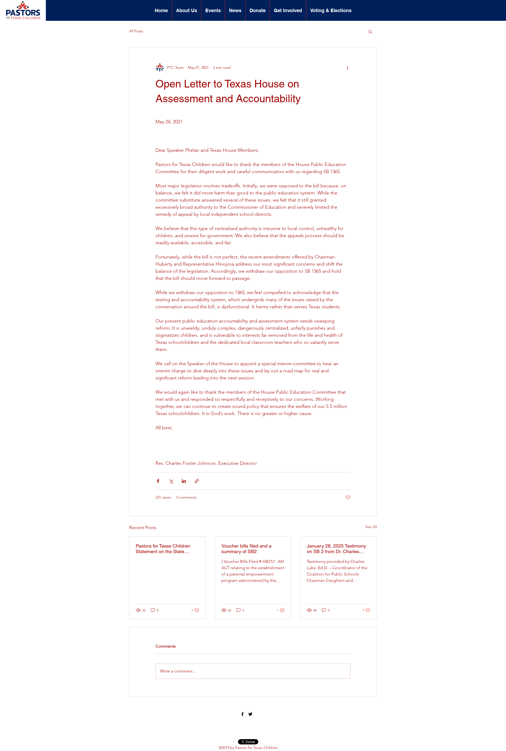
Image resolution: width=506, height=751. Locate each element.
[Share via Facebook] (157, 481)
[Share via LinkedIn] (183, 481)
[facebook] (242, 714)
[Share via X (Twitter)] (170, 481)
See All (371, 526)
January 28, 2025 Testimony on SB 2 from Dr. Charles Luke (336, 548)
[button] (186, 10)
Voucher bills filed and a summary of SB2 (246, 548)
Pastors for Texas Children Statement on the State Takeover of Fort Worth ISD (164, 548)
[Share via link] (196, 481)
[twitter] (250, 714)
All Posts (136, 31)
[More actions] (347, 67)
